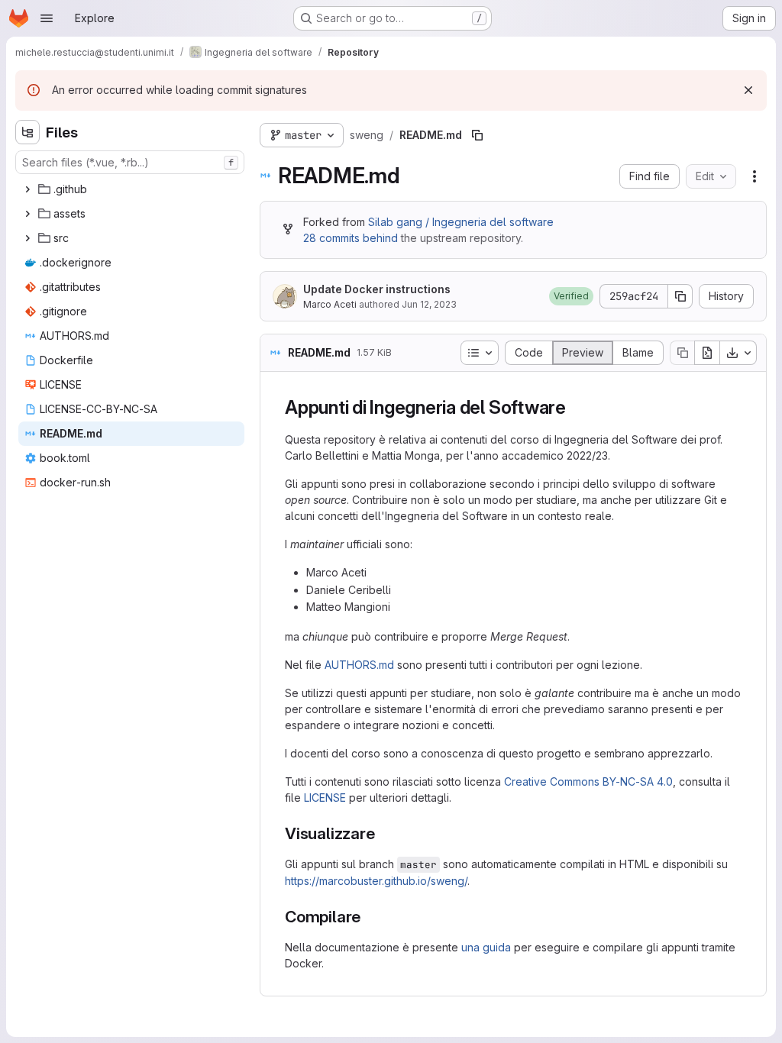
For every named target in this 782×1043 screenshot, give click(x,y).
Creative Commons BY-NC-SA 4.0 (588, 781)
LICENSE (325, 797)
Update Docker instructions (377, 289)
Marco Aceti (330, 304)
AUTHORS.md (359, 664)
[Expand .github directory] (27, 189)
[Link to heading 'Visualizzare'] (383, 833)
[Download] (738, 353)
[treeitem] (131, 189)
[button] (571, 296)
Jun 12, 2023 (429, 304)
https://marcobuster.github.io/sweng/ (376, 880)
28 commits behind (350, 237)
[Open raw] (707, 353)
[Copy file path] (477, 135)
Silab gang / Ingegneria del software (461, 221)
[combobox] (129, 162)
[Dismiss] (748, 90)
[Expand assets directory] (27, 214)
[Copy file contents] (682, 353)
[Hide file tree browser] (27, 132)
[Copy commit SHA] (680, 296)
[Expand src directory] (27, 238)
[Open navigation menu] (46, 18)
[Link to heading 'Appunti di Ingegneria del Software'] (576, 407)
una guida (486, 947)
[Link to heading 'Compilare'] (369, 916)
